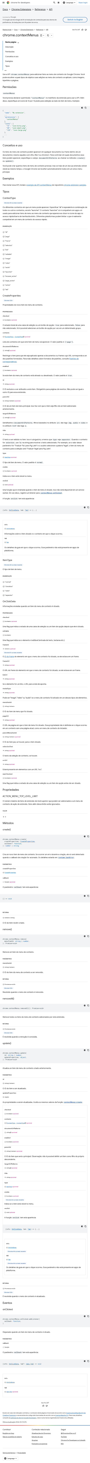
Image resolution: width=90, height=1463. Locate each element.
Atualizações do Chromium (41, 1433)
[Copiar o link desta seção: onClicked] (15, 1309)
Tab (7, 542)
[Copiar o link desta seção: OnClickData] (17, 601)
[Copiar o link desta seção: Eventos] (14, 1303)
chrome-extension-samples (75, 185)
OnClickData (10, 528)
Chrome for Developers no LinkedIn (73, 1440)
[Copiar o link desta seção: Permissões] (18, 87)
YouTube (64, 1437)
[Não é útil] (85, 29)
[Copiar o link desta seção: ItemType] (14, 560)
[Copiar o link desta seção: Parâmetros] (14, 864)
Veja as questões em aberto (12, 1437)
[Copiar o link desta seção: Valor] (9, 810)
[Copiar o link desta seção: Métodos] (16, 823)
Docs (5, 9)
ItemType (8, 457)
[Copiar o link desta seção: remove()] (14, 929)
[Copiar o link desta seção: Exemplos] (16, 178)
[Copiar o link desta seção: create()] (13, 829)
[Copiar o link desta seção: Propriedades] (15, 311)
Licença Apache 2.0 (61, 1415)
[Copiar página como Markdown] (48, 35)
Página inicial (7, 30)
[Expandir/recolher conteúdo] (18, 42)
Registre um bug (8, 1433)
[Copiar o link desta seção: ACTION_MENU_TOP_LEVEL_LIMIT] (40, 796)
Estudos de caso (37, 1437)
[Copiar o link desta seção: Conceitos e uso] (24, 145)
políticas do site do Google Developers (23, 1418)
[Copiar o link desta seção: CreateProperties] (23, 296)
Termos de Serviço (9, 1453)
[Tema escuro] (82, 107)
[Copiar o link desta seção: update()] (13, 1043)
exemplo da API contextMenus (39, 185)
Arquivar (35, 1440)
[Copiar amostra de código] (85, 107)
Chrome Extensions (21, 9)
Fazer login (83, 3)
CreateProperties (10, 872)
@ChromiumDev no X (68, 1433)
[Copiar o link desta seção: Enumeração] (14, 226)
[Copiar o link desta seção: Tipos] (11, 192)
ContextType (9, 337)
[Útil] (82, 29)
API (50, 9)
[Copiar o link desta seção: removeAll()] (16, 998)
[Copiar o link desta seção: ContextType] (18, 198)
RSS (62, 1444)
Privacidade (21, 1453)
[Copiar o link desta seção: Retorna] (11, 912)
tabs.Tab (9, 1392)
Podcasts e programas (39, 1444)
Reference (40, 9)
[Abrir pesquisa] (54, 2)
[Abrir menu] (3, 2)
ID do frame (9, 657)
